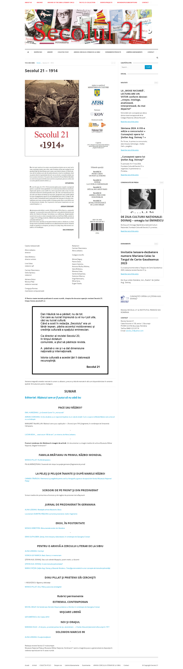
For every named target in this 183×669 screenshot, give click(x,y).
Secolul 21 (154, 665)
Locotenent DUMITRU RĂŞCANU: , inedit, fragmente (51, 514)
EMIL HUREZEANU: (44, 412)
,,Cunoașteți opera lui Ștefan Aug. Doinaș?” (133, 158)
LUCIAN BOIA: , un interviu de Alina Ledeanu (50, 434)
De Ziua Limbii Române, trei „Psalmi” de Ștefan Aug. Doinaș (140, 281)
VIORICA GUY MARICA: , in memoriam (43, 555)
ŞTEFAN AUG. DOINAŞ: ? (44, 564)
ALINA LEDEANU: (43, 509)
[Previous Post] (112, 63)
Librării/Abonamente (134, 52)
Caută (148, 67)
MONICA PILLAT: (38, 460)
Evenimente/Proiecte (113, 52)
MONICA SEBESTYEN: (45, 528)
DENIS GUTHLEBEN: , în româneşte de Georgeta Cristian (57, 537)
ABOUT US (28, 2)
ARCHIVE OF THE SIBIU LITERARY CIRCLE (61, 2)
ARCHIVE (40, 2)
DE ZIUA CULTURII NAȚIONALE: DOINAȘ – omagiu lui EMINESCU (142, 218)
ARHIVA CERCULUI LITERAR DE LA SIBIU (87, 52)
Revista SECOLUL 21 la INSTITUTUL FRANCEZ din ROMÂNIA (141, 311)
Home (38, 63)
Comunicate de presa (129, 182)
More (156, 82)
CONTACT (145, 2)
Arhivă (50, 52)
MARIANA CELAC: (67, 627)
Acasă (27, 665)
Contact (151, 52)
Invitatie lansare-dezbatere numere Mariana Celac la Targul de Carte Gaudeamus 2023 (140, 257)
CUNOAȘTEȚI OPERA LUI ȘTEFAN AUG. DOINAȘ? (145, 297)
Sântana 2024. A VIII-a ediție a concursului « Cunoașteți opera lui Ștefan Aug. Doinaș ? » (133, 133)
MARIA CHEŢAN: (67, 568)
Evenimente (125, 244)
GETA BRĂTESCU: (37, 617)
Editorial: (53, 397)
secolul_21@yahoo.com (134, 331)
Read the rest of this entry (130, 122)
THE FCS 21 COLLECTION (87, 2)
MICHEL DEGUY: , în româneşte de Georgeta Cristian (62, 607)
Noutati (124, 83)
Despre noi (38, 52)
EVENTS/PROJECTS (106, 2)
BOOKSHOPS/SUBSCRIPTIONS (127, 2)
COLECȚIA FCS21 (63, 52)
